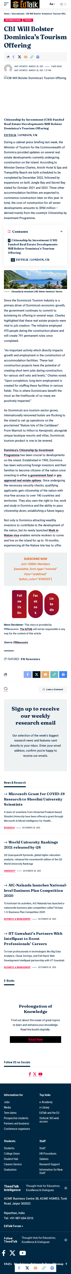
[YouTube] (40, 1074)
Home (6, 13)
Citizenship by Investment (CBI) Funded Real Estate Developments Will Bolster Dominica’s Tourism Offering (33, 246)
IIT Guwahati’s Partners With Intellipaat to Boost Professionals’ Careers (33, 938)
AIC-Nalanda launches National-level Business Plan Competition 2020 (35, 890)
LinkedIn (52, 604)
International (18, 13)
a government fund (40, 475)
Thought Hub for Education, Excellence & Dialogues (43, 1188)
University (9, 871)
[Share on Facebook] (13, 57)
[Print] (38, 57)
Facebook (35, 604)
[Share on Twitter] (19, 57)
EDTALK (10, 135)
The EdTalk (26, 629)
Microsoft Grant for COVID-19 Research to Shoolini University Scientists (34, 799)
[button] (7, 4)
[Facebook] (30, 1074)
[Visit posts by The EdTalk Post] (8, 68)
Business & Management (17, 919)
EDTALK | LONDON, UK (33, 259)
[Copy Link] (32, 57)
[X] (34, 1074)
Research (9, 827)
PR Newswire (30, 659)
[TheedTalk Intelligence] (25, 4)
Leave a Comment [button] (54, 689)
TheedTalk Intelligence (12, 1188)
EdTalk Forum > (13, 1226)
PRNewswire (20, 642)
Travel (28, 20)
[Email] (25, 57)
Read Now (35, 1039)
